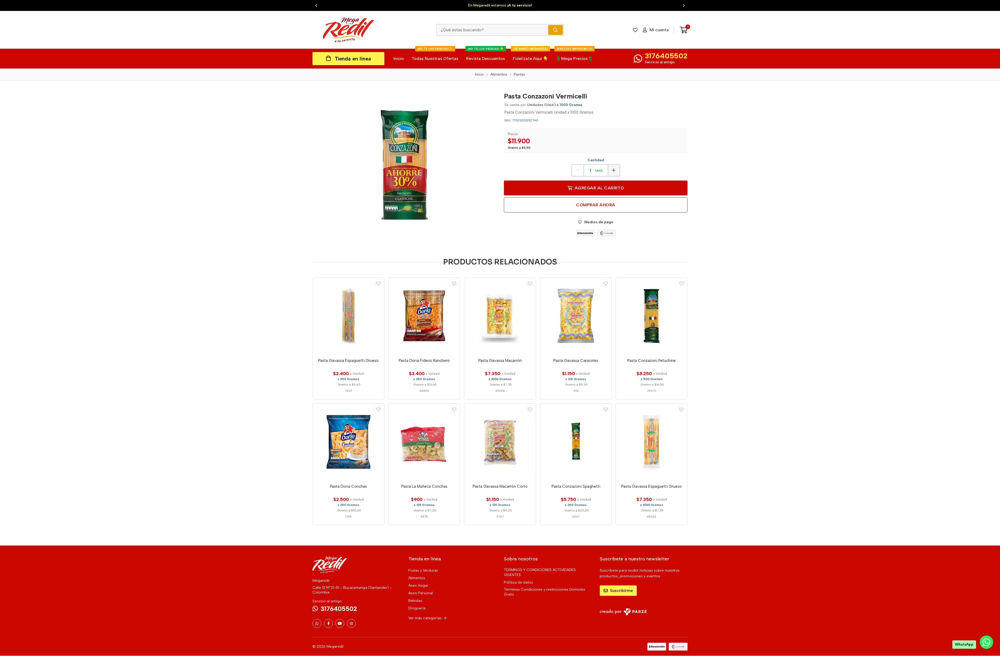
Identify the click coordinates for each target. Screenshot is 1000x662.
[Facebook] (328, 623)
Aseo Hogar (418, 585)
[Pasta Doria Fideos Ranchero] (424, 316)
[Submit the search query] (555, 30)
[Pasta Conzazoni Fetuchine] (651, 316)
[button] (316, 5)
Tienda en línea (353, 58)
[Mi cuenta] (378, 283)
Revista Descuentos (485, 55)
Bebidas (415, 600)
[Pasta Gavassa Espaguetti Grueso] (348, 316)
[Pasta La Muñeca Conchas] (424, 442)
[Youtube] (339, 623)
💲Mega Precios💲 (574, 55)
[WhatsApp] (316, 623)
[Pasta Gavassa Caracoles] (575, 316)
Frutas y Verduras (423, 570)
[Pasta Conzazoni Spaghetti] (575, 442)
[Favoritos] (635, 30)
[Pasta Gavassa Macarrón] (500, 316)
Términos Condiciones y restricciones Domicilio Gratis (544, 592)
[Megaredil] (348, 29)
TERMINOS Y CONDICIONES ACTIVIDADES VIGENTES (540, 572)
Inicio (398, 58)
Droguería (417, 608)
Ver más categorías (425, 618)
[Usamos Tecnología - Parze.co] (623, 611)
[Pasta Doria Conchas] (348, 442)
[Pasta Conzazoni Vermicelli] (404, 167)
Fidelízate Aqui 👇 (530, 55)
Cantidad (596, 160)
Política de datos (518, 582)
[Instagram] (351, 623)
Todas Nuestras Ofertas (435, 55)
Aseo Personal (420, 593)
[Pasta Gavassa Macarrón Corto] (500, 442)
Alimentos (416, 578)
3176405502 (666, 55)
